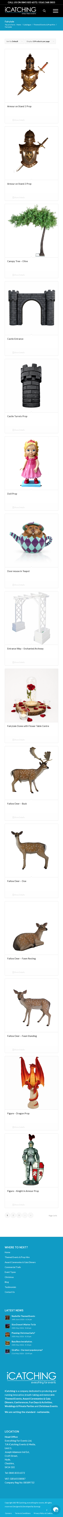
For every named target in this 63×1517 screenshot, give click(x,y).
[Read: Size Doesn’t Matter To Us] (7, 1326)
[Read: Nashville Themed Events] (7, 1317)
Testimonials (10, 1287)
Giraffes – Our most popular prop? (27, 1350)
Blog (7, 1282)
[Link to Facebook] (46, 1510)
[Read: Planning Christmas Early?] (7, 1334)
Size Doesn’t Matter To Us (24, 1324)
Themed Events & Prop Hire (17, 1257)
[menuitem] (54, 11)
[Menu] (54, 11)
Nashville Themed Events (23, 1316)
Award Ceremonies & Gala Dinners (20, 1262)
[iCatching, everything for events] (26, 11)
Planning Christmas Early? (23, 1333)
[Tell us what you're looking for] (56, 1510)
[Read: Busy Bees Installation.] (7, 1343)
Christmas (9, 1277)
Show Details (19, 120)
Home (7, 1252)
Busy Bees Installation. (22, 1341)
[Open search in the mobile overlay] (44, 11)
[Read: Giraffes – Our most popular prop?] (7, 1351)
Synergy (37, 1506)
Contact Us (10, 1292)
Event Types (10, 1272)
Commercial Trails (13, 1267)
